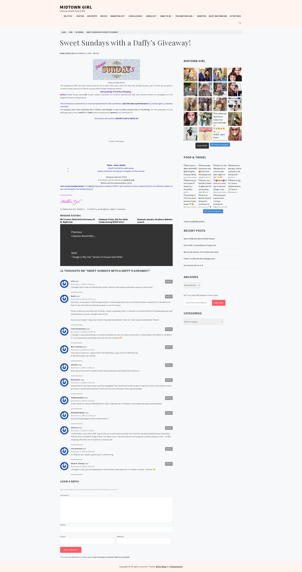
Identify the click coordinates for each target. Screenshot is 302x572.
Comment (65, 495)
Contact (104, 16)
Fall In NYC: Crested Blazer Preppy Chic (200, 245)
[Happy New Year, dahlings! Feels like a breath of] (190, 104)
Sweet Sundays (118, 209)
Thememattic (176, 566)
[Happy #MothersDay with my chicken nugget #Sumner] (235, 74)
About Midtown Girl (218, 16)
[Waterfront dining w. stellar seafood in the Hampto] (235, 171)
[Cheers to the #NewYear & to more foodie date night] (220, 171)
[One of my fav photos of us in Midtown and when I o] (205, 74)
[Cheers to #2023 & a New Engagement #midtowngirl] (205, 104)
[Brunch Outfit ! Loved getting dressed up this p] (190, 134)
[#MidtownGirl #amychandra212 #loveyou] (205, 119)
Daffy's (93, 209)
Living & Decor (135, 16)
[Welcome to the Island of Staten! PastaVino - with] (190, 186)
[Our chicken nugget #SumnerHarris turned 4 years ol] (235, 104)
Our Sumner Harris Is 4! (193, 265)
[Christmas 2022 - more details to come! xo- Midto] (190, 119)
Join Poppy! (92, 16)
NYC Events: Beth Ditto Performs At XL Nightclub (77, 220)
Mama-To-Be (165, 16)
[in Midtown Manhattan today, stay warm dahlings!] (220, 119)
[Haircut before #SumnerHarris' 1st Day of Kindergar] (205, 89)
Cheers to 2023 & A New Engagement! (199, 258)
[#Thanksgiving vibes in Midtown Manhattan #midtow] (190, 74)
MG (97, 53)
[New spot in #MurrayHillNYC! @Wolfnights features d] (190, 171)
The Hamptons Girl (184, 16)
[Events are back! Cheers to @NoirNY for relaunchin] (205, 186)
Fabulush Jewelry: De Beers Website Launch (154, 220)
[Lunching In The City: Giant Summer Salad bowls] (190, 200)
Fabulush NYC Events (73, 209)
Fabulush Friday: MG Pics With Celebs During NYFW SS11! (113, 220)
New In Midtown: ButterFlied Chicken (199, 238)
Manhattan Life (117, 16)
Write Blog (161, 566)
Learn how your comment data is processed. (111, 557)
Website (120, 536)
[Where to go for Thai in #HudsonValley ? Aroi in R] (235, 186)
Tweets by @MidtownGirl (194, 221)
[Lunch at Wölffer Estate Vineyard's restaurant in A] (205, 200)
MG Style (68, 16)
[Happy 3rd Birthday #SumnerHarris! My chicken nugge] (205, 134)
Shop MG (80, 16)
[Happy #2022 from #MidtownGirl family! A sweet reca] (235, 119)
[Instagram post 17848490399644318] (235, 134)
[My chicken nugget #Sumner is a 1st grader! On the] (220, 74)
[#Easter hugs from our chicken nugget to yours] (235, 89)
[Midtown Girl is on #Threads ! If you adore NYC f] (220, 89)
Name (63, 525)
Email (63, 536)
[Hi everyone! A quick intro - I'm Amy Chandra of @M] (220, 200)
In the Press (235, 16)
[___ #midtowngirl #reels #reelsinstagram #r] (220, 134)
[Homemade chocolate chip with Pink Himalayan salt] (205, 171)
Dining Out (151, 16)
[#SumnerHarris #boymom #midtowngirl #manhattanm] (220, 104)
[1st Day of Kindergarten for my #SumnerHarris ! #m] (190, 89)
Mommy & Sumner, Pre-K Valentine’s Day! (201, 252)
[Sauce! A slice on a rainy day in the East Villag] (220, 186)
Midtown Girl (76, 7)
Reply (169, 281)
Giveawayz (103, 209)
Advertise (201, 16)
